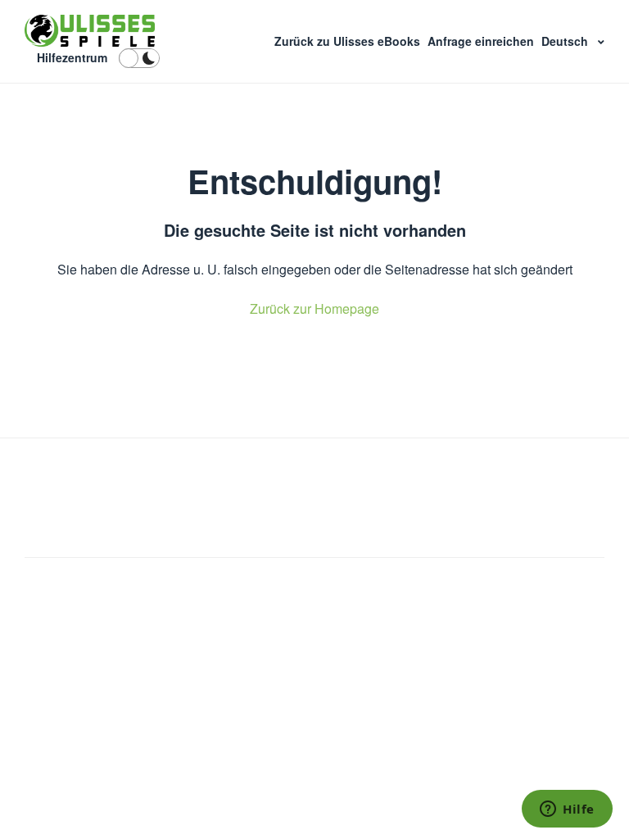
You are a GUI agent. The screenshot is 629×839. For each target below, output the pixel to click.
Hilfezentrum (72, 57)
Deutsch (566, 41)
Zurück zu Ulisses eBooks (348, 41)
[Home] (90, 31)
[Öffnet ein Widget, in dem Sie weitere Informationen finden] (567, 810)
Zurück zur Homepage (314, 308)
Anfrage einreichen (482, 41)
